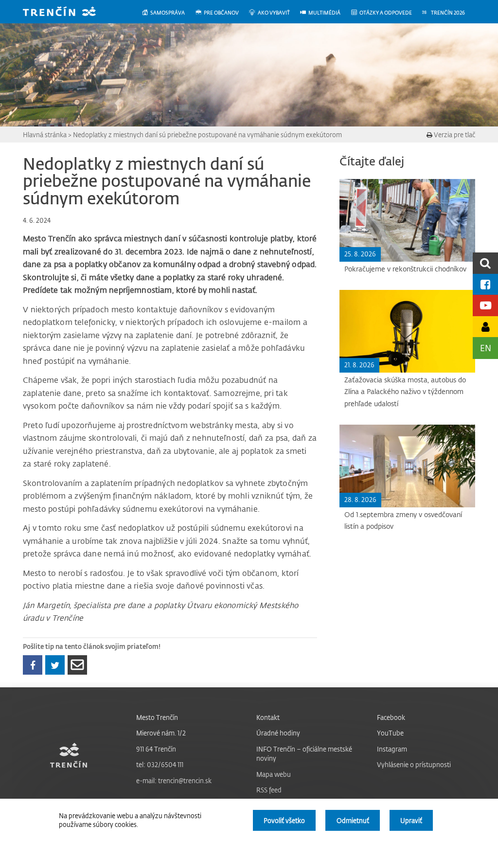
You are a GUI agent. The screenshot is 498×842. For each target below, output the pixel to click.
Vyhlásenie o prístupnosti (414, 764)
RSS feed (269, 790)
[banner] (66, 12)
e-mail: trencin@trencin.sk (174, 780)
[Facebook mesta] (485, 284)
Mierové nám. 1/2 (161, 733)
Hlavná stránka (45, 134)
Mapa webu (273, 774)
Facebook (391, 717)
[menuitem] (168, 13)
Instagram (392, 749)
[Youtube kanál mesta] (485, 305)
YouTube (390, 733)
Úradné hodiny (278, 733)
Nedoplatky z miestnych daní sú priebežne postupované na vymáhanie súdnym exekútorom (207, 134)
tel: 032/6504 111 (159, 764)
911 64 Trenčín (156, 749)
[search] (485, 262)
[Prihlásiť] (485, 326)
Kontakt (268, 717)
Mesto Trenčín (157, 717)
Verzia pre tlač (453, 134)
